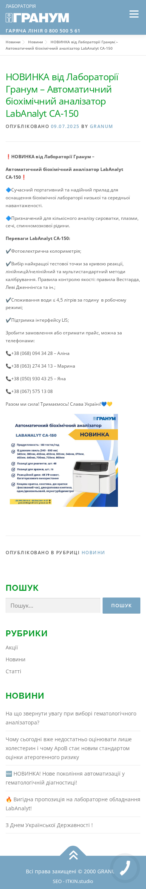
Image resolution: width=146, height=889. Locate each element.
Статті (13, 671)
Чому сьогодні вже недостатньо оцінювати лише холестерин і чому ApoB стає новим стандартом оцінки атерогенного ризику (69, 748)
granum (101, 126)
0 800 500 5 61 (61, 30)
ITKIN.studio (79, 881)
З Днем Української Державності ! (49, 825)
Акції (12, 647)
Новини (94, 552)
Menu (133, 14)
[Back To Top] (73, 856)
